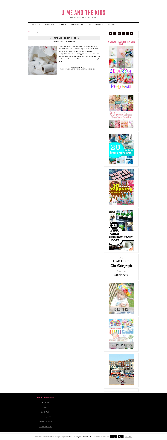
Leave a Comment (70, 41)
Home (30, 32)
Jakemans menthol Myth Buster (64, 38)
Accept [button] (113, 437)
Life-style (81, 67)
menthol (89, 69)
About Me (45, 402)
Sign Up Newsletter (45, 426)
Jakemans (83, 69)
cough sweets (76, 69)
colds (69, 69)
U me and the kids (83, 12)
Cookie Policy (45, 412)
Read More (128, 437)
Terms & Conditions (45, 422)
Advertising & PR (45, 417)
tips (94, 69)
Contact (45, 407)
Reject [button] (120, 437)
